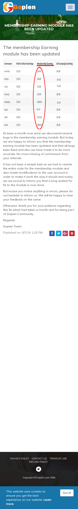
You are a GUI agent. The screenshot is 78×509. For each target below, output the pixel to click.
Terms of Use (58, 458)
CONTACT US (39, 458)
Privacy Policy (19, 458)
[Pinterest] (72, 233)
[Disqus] (39, 288)
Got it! (67, 493)
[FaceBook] (52, 233)
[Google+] (65, 233)
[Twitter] (59, 233)
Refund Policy (38, 461)
